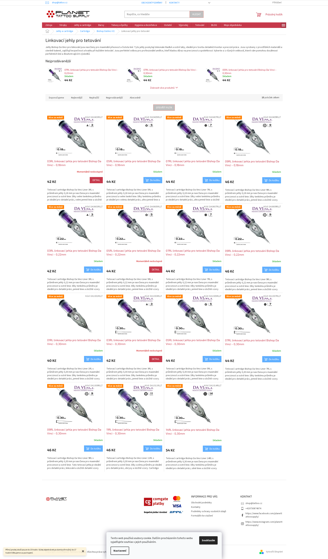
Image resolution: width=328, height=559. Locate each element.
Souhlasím (208, 540)
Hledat (196, 14)
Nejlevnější (76, 97)
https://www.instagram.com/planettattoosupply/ (264, 523)
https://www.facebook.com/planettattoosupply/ (264, 515)
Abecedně (135, 97)
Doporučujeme (56, 97)
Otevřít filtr (164, 107)
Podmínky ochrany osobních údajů (208, 511)
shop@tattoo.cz (254, 503)
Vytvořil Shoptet (274, 552)
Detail (96, 180)
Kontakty (174, 2)
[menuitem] (49, 25)
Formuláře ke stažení (202, 515)
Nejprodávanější (114, 97)
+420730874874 (253, 508)
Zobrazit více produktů (162, 87)
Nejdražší (94, 97)
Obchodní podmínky (151, 2)
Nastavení (119, 551)
